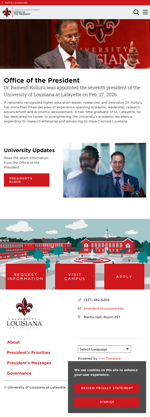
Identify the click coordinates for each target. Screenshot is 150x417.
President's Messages (29, 362)
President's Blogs (20, 180)
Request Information (26, 276)
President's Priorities (28, 352)
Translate (113, 358)
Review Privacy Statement (107, 388)
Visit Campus (75, 276)
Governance (19, 373)
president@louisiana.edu (104, 308)
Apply (124, 276)
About (13, 342)
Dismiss (107, 402)
